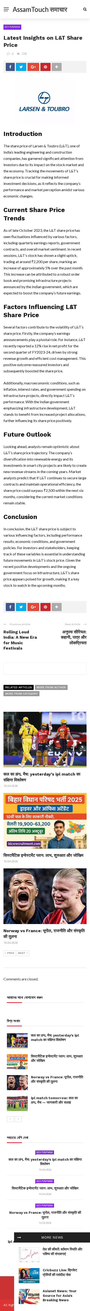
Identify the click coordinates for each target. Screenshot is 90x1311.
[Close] (19, 1237)
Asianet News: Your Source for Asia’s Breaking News (60, 1295)
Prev (10, 953)
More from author (51, 687)
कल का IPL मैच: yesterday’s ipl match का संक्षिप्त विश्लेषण (55, 1037)
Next (21, 953)
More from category (21, 693)
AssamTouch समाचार (40, 9)
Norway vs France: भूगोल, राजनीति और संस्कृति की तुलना (57, 1079)
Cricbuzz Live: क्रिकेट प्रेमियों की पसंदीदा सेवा (60, 1272)
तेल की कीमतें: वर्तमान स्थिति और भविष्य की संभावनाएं (62, 1251)
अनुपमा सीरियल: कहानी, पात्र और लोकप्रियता (74, 637)
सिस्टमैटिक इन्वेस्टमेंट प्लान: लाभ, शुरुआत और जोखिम (43, 855)
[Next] (18, 1119)
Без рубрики (12, 27)
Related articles (18, 687)
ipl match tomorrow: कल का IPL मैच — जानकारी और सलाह (54, 1100)
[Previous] (10, 1119)
